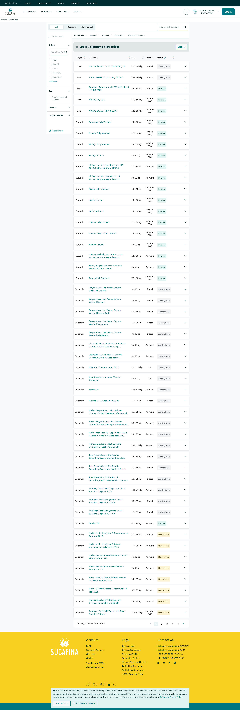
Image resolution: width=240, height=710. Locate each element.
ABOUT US (61, 12)
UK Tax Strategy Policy (132, 674)
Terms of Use (128, 646)
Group (28, 3)
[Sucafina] (10, 12)
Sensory (105, 35)
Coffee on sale (58, 36)
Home (4, 20)
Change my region (95, 667)
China (55, 69)
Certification (79, 35)
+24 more (53, 81)
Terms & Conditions (131, 650)
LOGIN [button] (228, 12)
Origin (52, 45)
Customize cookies (85, 704)
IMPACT (76, 3)
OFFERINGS (29, 12)
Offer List (90, 654)
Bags (134, 58)
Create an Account (95, 650)
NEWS (77, 12)
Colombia (56, 73)
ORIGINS (45, 12)
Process (52, 108)
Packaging (118, 35)
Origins (89, 658)
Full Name (93, 58)
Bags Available (56, 115)
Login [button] (181, 47)
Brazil (54, 60)
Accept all (62, 704)
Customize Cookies (131, 658)
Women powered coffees (59, 98)
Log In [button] (89, 646)
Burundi (55, 64)
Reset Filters (57, 131)
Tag (50, 91)
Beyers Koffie (44, 3)
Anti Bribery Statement (133, 670)
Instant (61, 3)
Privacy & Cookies (130, 654)
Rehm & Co (91, 3)
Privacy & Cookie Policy (171, 697)
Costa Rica (57, 77)
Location (93, 35)
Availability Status (135, 35)
